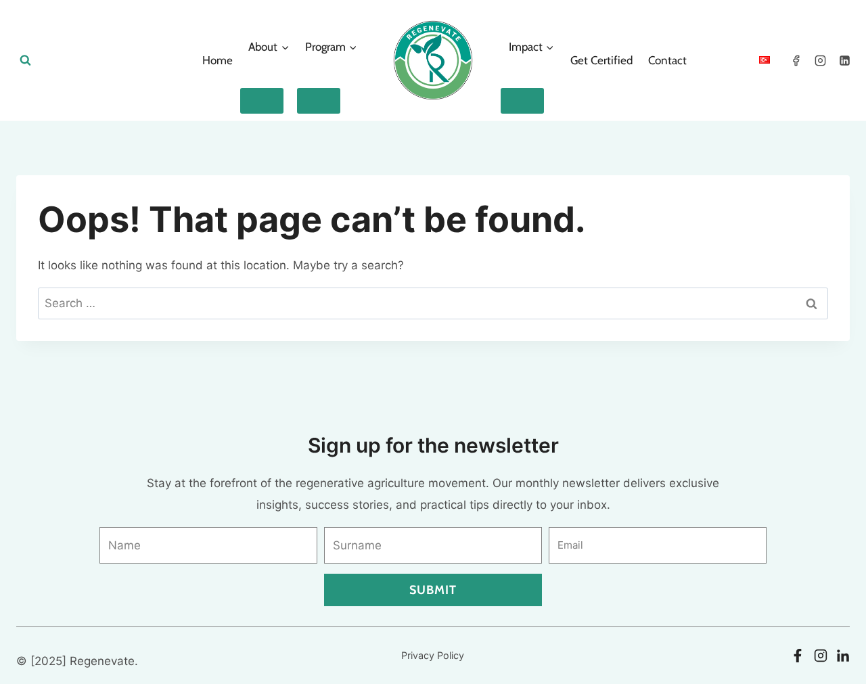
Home (217, 60)
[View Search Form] (25, 60)
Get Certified (601, 60)
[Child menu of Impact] (522, 101)
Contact (667, 60)
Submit (433, 590)
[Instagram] (819, 60)
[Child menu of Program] (318, 101)
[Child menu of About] (261, 101)
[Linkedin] (844, 60)
